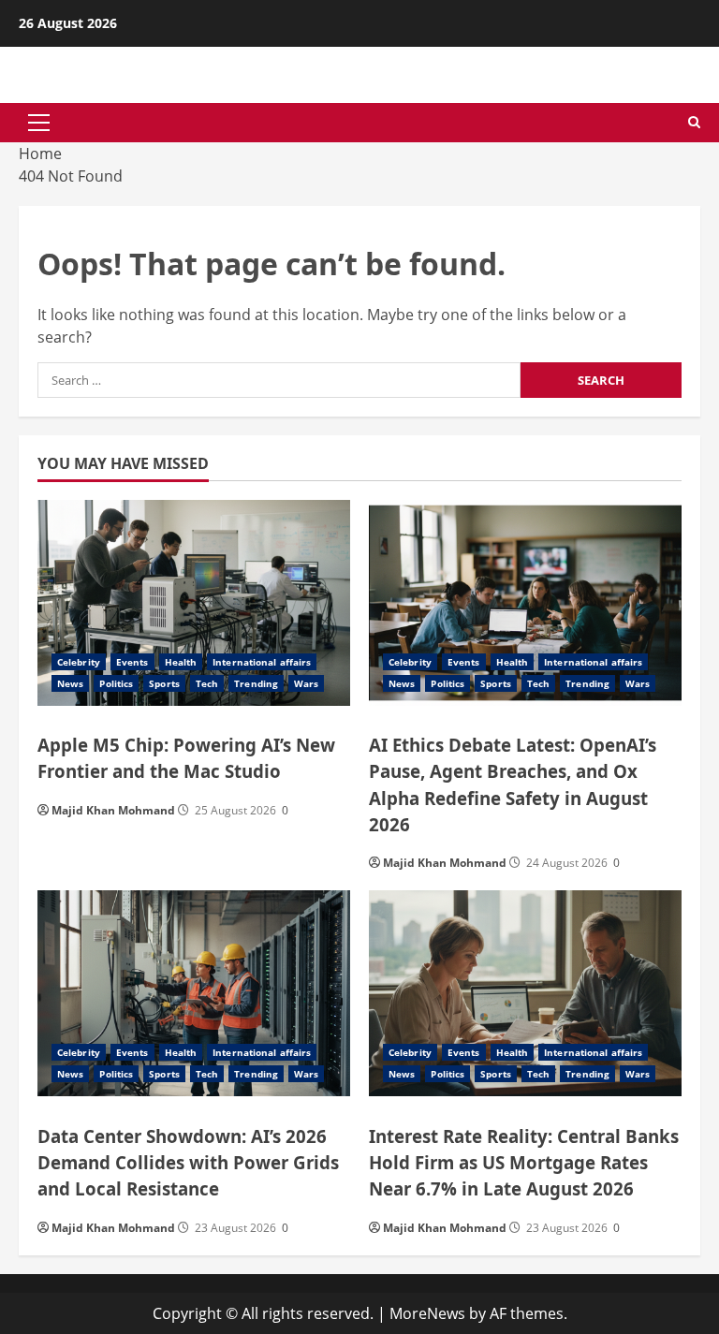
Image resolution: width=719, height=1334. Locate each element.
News (70, 683)
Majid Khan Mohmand (113, 810)
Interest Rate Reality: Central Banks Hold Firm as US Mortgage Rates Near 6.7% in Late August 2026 (524, 1162)
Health (181, 661)
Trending (256, 683)
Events (132, 661)
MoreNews (427, 1313)
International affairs (262, 661)
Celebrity (78, 661)
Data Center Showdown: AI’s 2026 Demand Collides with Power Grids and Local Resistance (188, 1162)
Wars (306, 683)
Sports (164, 683)
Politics (116, 683)
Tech (207, 683)
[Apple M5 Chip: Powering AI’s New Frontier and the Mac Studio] (193, 603)
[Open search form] (694, 122)
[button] (39, 122)
